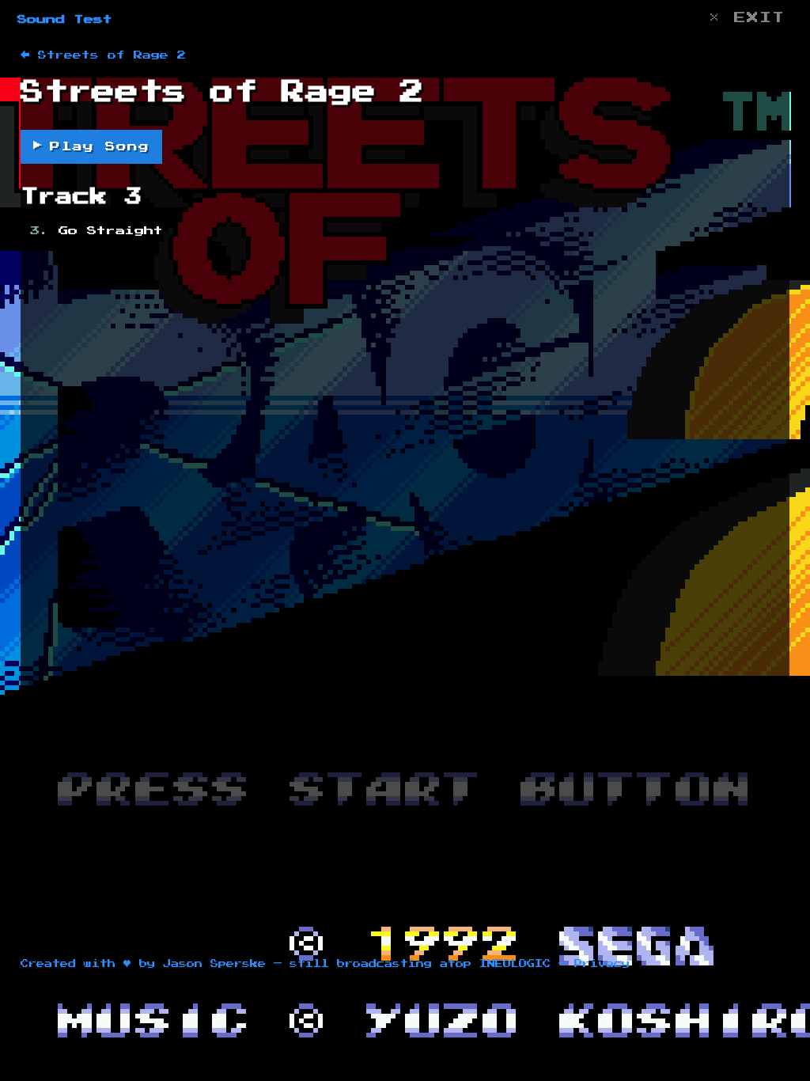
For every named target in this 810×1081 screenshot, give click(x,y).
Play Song (91, 146)
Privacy (602, 964)
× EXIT (747, 18)
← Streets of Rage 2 (103, 55)
